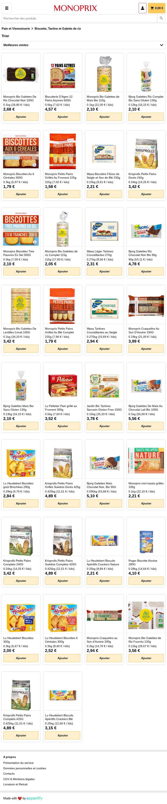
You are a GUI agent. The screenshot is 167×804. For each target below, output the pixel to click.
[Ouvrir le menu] (7, 8)
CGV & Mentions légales (19, 779)
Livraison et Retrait (15, 784)
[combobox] (83, 18)
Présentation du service (18, 762)
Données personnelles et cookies (24, 768)
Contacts (9, 773)
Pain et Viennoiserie (16, 28)
